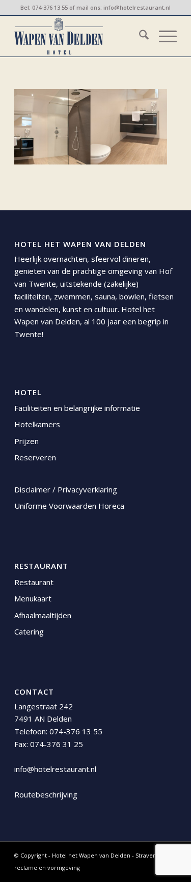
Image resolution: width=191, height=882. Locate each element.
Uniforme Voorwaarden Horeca (69, 506)
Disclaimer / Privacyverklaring (65, 489)
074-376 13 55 (50, 7)
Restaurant (33, 582)
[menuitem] (139, 36)
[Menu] (163, 36)
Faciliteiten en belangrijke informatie (77, 408)
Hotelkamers (37, 424)
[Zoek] (139, 36)
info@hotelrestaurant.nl (137, 7)
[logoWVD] (79, 36)
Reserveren (35, 457)
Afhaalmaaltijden (42, 615)
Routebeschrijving (45, 794)
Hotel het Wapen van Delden (92, 855)
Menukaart (32, 598)
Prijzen (26, 441)
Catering (29, 631)
